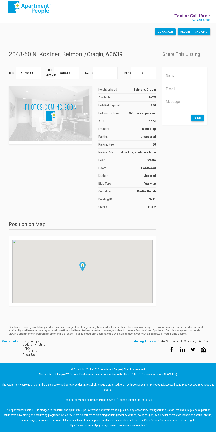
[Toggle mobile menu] (208, 7)
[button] (82, 266)
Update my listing (34, 344)
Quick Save (165, 31)
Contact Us (30, 351)
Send (197, 118)
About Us (29, 354)
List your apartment (35, 341)
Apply (26, 348)
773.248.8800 (200, 20)
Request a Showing (194, 31)
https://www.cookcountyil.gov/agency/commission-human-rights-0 (108, 425)
